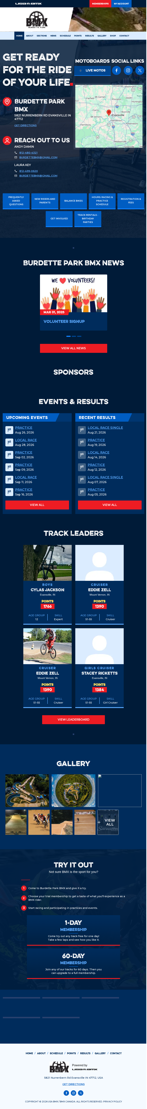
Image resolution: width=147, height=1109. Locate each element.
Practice (23, 427)
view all (37, 505)
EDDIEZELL (99, 589)
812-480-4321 (28, 152)
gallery (101, 1053)
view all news (73, 348)
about (42, 1053)
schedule (57, 1053)
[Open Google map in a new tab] (109, 116)
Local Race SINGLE (105, 427)
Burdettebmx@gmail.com (38, 157)
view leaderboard (73, 719)
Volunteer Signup (64, 321)
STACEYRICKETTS (100, 673)
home (30, 1053)
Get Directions (25, 125)
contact (116, 1053)
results (86, 1053)
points (72, 1053)
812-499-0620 (28, 171)
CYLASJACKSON (47, 589)
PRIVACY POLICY (112, 1101)
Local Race (26, 440)
